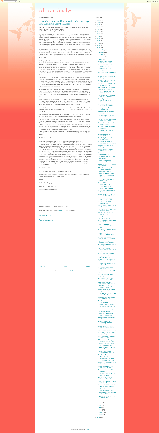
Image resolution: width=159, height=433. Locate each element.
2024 (98, 24)
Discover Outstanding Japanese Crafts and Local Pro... (106, 264)
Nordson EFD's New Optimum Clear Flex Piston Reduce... (106, 389)
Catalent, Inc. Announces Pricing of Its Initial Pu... (107, 382)
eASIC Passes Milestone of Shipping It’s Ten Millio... (105, 367)
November (101, 52)
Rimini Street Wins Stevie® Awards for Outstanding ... (105, 198)
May (100, 405)
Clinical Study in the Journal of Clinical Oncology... (106, 176)
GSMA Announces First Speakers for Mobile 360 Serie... (107, 393)
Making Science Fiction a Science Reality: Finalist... (106, 62)
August (101, 59)
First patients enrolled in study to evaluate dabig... (107, 206)
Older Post (88, 266)
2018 (98, 38)
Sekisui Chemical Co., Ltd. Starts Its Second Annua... (107, 210)
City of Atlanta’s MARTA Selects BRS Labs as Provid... (106, 84)
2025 (98, 22)
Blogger (87, 429)
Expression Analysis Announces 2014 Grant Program (106, 191)
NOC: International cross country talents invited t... (107, 245)
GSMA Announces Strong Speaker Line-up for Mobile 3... (107, 340)
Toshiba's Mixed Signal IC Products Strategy (105, 65)
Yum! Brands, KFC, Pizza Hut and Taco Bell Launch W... (106, 279)
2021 (98, 31)
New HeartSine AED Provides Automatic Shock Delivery (106, 116)
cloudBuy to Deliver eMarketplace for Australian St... (107, 164)
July (100, 400)
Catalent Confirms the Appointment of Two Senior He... (106, 226)
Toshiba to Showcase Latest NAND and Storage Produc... (106, 327)
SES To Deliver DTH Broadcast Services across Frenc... (106, 213)
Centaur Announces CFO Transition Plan (104, 134)
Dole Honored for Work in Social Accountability (106, 157)
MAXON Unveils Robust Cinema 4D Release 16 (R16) (106, 318)
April (100, 407)
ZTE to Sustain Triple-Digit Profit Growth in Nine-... (106, 180)
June (100, 403)
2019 (98, 36)
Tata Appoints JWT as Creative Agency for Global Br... (106, 88)
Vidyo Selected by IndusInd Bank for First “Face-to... (107, 294)
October (101, 54)
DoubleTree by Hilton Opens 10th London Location (107, 80)
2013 (98, 417)
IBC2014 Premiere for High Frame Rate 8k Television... (107, 286)
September (102, 57)
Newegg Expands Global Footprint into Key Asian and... (107, 256)
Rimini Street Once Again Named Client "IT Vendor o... (107, 221)
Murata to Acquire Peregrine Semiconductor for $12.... (105, 150)
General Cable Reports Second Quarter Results (106, 348)
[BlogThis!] (68, 210)
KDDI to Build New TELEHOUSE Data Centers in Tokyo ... (107, 119)
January (101, 414)
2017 (98, 41)
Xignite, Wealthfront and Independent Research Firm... (106, 351)
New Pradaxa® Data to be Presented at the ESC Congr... (107, 142)
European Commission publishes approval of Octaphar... (107, 310)
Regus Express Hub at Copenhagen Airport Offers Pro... (106, 100)
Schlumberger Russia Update (106, 253)
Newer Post (43, 266)
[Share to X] (70, 210)
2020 (98, 34)
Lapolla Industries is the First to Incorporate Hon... (106, 397)
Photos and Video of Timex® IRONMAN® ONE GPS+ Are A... (106, 306)
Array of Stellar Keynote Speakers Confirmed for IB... (106, 234)
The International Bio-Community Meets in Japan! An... (107, 73)
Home (65, 266)
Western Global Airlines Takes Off (107, 330)
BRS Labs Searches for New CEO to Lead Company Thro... (107, 237)
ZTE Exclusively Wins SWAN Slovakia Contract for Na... (106, 104)
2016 (98, 43)
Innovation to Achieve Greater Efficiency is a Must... (106, 267)
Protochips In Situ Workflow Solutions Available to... (105, 314)
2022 (98, 29)
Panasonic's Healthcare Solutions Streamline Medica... (107, 370)
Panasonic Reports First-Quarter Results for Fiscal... (106, 374)
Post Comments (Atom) (69, 271)
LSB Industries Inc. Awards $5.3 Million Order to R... (106, 337)
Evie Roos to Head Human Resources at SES (105, 355)
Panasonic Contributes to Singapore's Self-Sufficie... (106, 378)
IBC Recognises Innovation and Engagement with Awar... (106, 95)
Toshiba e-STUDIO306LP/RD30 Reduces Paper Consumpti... (106, 385)
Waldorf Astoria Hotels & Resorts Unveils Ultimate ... (107, 230)
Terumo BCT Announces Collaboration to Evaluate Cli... (107, 282)
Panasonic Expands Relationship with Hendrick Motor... (107, 363)
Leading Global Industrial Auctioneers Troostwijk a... (106, 161)
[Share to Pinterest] (74, 210)
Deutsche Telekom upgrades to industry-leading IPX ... (106, 153)
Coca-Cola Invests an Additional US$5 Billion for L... (106, 301)
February (101, 412)
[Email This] (67, 210)
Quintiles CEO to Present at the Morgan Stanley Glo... (106, 183)
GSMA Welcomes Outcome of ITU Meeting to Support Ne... (106, 359)
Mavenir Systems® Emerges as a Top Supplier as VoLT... (107, 260)
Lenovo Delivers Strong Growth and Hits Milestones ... (106, 217)
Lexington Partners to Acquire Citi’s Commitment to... (106, 344)
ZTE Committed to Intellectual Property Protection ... (106, 202)
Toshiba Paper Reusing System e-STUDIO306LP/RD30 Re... (106, 195)
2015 (98, 45)
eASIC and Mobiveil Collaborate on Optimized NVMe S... (106, 297)
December (101, 50)
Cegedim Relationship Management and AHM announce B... (105, 322)
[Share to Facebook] (72, 210)
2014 (98, 48)
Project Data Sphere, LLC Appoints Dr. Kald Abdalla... (106, 172)
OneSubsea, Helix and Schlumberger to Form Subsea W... (107, 250)
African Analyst (56, 10)
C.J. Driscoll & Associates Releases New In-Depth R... (106, 187)
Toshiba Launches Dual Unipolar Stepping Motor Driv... (106, 290)
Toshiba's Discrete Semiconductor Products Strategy (107, 123)
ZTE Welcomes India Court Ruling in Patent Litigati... (107, 271)
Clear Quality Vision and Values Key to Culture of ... (106, 138)
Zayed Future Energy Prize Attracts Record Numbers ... (106, 241)
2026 (98, 20)
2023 (98, 27)
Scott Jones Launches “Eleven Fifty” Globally (106, 333)
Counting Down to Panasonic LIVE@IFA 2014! (105, 108)
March (100, 410)
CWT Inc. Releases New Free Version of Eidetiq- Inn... (106, 92)
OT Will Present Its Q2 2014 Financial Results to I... (105, 168)
